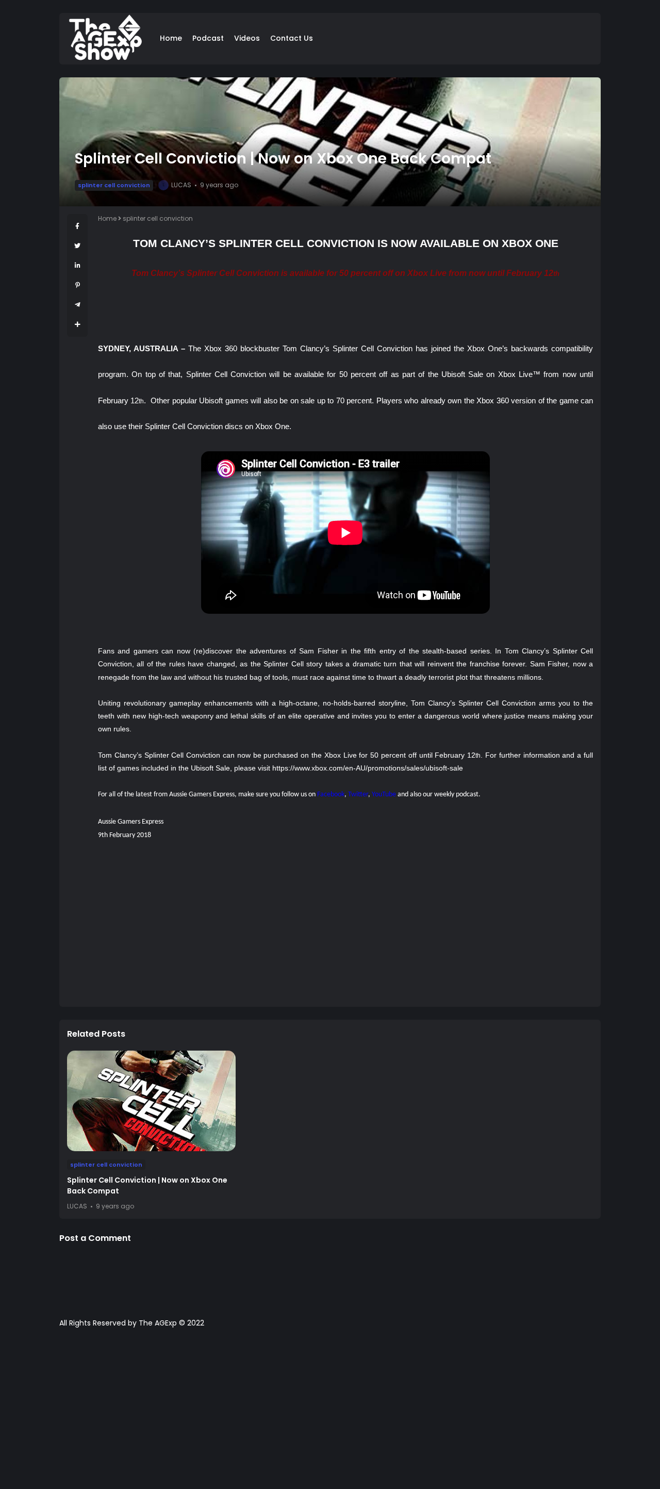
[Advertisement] (345, 927)
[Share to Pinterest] (77, 285)
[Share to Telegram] (77, 304)
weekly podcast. (457, 794)
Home (171, 38)
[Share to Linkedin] (77, 265)
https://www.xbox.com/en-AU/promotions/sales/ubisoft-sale (367, 768)
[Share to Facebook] (77, 226)
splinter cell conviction (114, 185)
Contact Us (291, 38)
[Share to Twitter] (77, 245)
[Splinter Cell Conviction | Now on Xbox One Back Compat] (151, 1101)
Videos (247, 38)
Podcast (208, 38)
